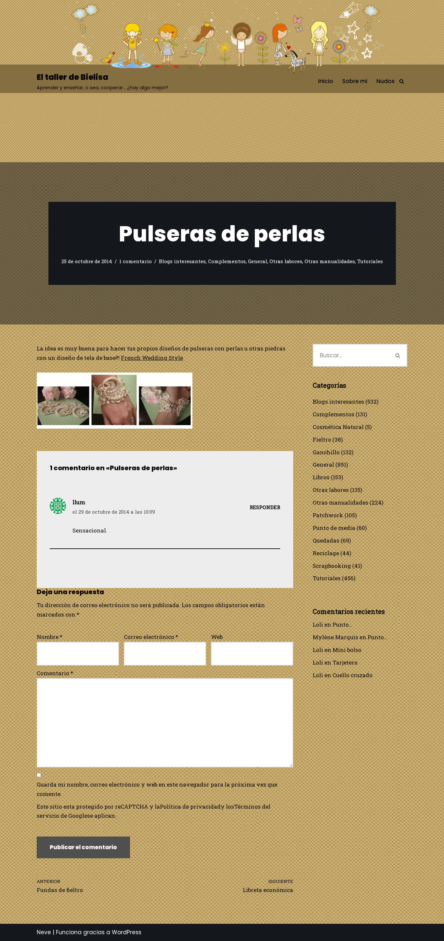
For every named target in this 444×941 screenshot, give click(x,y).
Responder (265, 507)
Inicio (325, 81)
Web (217, 637)
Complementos (227, 261)
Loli (318, 624)
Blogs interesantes (182, 261)
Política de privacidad (190, 806)
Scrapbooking (332, 565)
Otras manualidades (330, 261)
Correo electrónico (151, 637)
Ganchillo (326, 452)
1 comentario (135, 261)
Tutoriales (370, 261)
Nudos (385, 81)
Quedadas (326, 540)
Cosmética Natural (338, 427)
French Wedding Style (152, 357)
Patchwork (328, 515)
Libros (321, 477)
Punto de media (334, 528)
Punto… (342, 624)
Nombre (49, 637)
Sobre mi (354, 81)
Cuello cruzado (352, 675)
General (257, 261)
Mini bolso (347, 650)
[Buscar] (401, 81)
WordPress (126, 932)
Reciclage (326, 553)
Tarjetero (345, 662)
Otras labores (285, 261)
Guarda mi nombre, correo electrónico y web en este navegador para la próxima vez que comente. (157, 789)
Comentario (55, 673)
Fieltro (322, 439)
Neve (44, 932)
